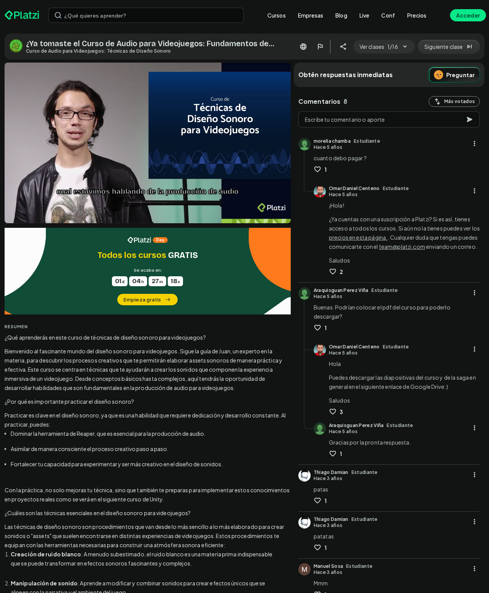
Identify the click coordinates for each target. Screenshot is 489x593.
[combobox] (146, 15)
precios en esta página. (358, 237)
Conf (388, 15)
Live (364, 15)
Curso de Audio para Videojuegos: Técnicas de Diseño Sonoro (98, 51)
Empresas (310, 15)
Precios (416, 15)
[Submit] (58, 15)
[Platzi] (22, 15)
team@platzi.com (402, 246)
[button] (148, 271)
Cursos (276, 15)
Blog (341, 15)
